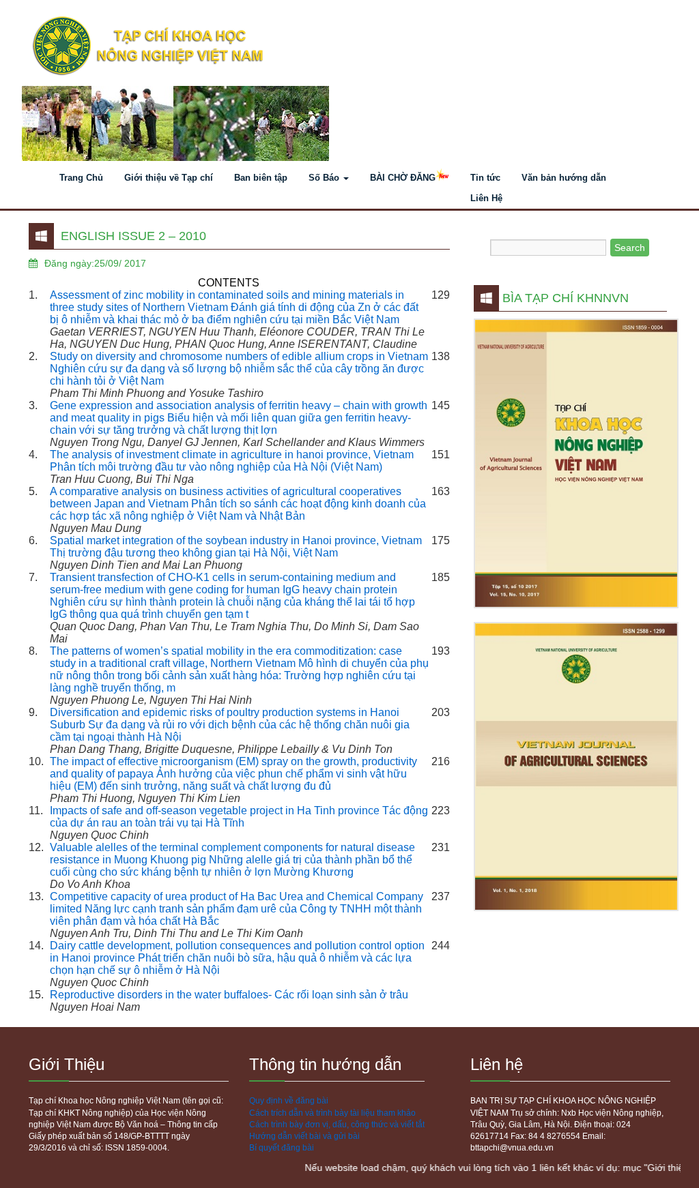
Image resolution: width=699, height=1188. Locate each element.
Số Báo (325, 178)
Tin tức (485, 178)
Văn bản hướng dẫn (564, 178)
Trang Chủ (81, 178)
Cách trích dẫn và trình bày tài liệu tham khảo (332, 1113)
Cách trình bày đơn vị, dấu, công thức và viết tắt (337, 1124)
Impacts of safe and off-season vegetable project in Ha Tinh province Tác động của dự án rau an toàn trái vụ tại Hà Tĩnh (239, 817)
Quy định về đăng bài (288, 1100)
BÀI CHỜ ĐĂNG (403, 178)
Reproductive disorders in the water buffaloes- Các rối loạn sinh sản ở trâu (229, 994)
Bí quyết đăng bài (281, 1148)
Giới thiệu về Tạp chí (168, 178)
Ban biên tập (260, 178)
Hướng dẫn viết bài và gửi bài (304, 1136)
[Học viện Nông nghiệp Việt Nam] (349, 46)
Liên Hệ (486, 198)
